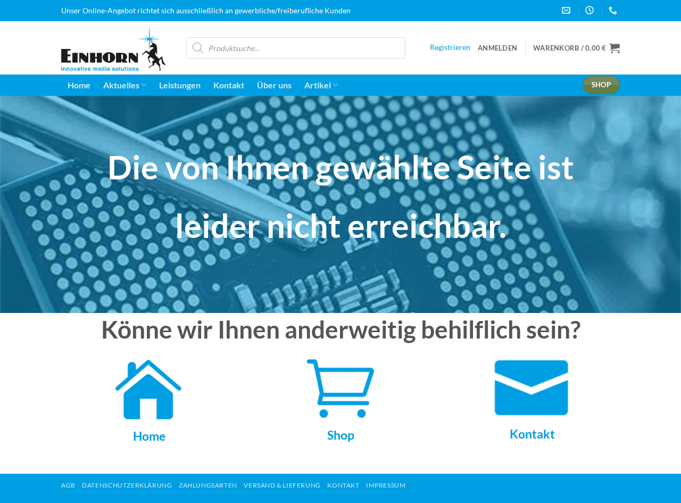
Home (79, 85)
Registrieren (450, 47)
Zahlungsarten (208, 485)
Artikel (317, 85)
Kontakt (228, 85)
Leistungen (180, 85)
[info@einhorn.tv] (567, 10)
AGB (68, 485)
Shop (340, 434)
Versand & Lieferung (282, 485)
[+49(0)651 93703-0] (614, 10)
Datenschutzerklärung (127, 485)
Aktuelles (121, 85)
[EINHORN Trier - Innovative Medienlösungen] (115, 48)
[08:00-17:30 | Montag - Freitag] (590, 10)
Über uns (274, 85)
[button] (497, 48)
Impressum (386, 485)
